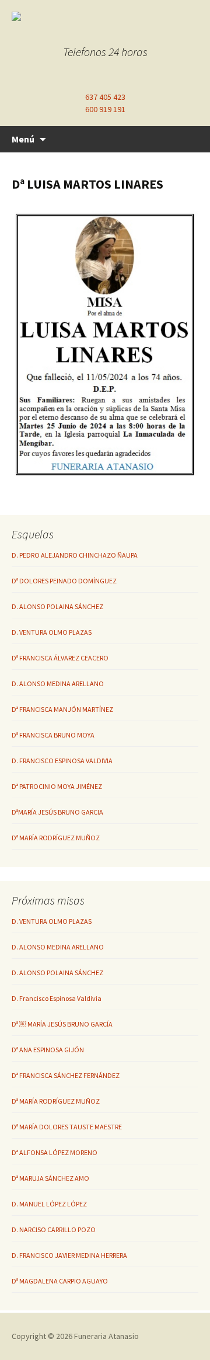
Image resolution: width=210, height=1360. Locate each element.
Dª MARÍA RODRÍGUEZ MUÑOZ (56, 837)
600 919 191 (105, 109)
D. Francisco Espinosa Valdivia (57, 998)
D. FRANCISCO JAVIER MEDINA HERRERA (69, 1255)
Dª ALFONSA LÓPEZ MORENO (54, 1152)
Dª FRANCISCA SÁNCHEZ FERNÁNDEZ (66, 1075)
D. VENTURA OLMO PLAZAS (52, 632)
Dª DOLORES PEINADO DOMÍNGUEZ (64, 580)
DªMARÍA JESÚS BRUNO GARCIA (57, 812)
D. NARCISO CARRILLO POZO (54, 1229)
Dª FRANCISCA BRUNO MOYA (53, 735)
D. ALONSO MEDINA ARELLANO (58, 683)
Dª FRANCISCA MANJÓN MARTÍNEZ (62, 709)
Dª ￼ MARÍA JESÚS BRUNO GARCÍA (62, 1024)
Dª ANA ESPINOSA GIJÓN (48, 1049)
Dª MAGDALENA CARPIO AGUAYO (60, 1280)
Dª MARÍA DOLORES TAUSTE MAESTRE (67, 1126)
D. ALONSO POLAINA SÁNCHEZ (57, 606)
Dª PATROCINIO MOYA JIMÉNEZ (57, 786)
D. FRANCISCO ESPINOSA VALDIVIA (62, 760)
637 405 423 (105, 97)
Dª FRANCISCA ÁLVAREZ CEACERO (60, 657)
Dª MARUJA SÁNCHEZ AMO (50, 1178)
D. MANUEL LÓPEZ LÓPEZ (49, 1203)
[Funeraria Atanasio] (105, 16)
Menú (23, 139)
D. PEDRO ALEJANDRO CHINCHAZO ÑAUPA (75, 555)
